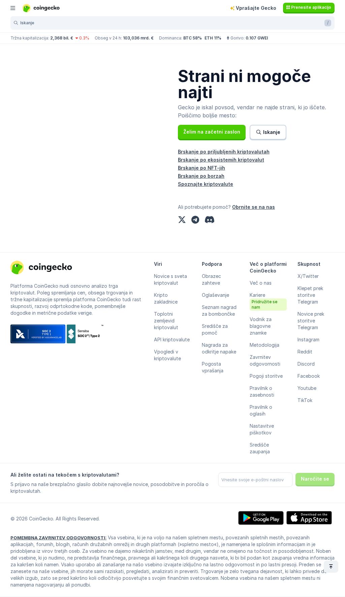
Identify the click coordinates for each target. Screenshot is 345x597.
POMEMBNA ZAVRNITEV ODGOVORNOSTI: (58, 537)
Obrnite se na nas (253, 207)
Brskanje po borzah (201, 176)
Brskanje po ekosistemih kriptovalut (221, 160)
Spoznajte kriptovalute (205, 184)
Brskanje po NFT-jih (201, 168)
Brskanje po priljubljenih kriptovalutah (224, 151)
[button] (212, 132)
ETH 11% (213, 37)
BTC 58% (192, 37)
